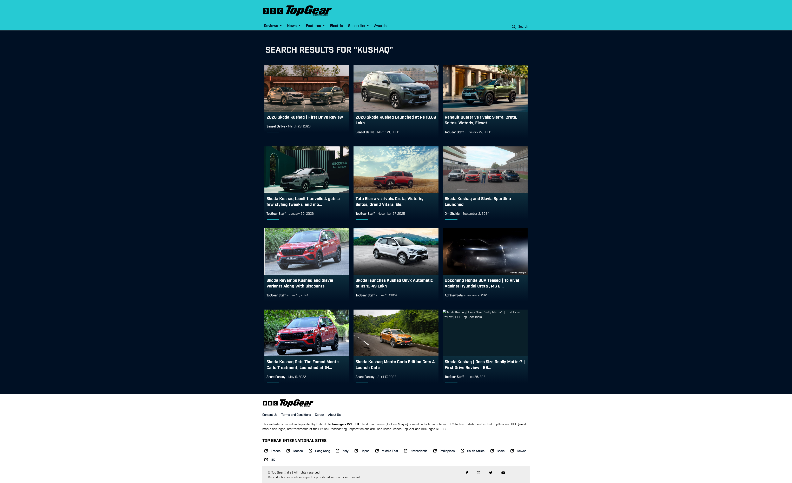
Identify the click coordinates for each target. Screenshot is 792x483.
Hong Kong (322, 450)
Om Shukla (452, 213)
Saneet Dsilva (275, 126)
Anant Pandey (275, 376)
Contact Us (269, 414)
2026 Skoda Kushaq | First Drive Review (304, 116)
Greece (298, 450)
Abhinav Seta (454, 295)
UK (273, 459)
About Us (334, 414)
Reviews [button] (271, 25)
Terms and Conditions (296, 414)
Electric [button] (336, 25)
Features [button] (314, 25)
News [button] (292, 25)
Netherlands (418, 450)
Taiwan (521, 450)
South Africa (475, 450)
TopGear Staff (454, 132)
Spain (500, 450)
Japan (365, 450)
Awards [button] (380, 25)
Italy (345, 450)
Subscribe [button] (357, 25)
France (275, 450)
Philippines (447, 450)
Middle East (390, 450)
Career (319, 414)
